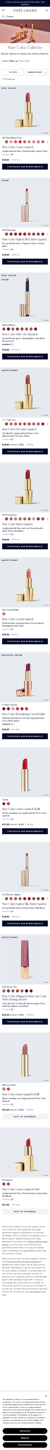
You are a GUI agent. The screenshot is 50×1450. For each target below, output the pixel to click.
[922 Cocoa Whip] (8, 991)
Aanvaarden (25, 1431)
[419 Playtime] (20, 234)
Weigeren (25, 1438)
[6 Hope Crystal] (4, 709)
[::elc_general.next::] (47, 142)
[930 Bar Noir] (26, 991)
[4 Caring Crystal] (17, 709)
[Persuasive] (4, 1184)
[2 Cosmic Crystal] (13, 709)
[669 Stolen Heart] (24, 519)
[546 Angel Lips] (20, 424)
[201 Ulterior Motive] (15, 898)
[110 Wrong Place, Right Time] (38, 898)
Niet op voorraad (25, 1117)
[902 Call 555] (43, 234)
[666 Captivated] (8, 1089)
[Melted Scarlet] (8, 329)
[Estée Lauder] (25, 10)
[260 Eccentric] (33, 142)
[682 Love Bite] (11, 519)
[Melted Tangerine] (22, 329)
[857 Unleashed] (15, 142)
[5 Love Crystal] (8, 709)
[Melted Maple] (17, 329)
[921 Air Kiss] (22, 991)
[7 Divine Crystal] (22, 709)
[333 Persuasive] (29, 424)
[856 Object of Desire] (33, 519)
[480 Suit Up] (15, 519)
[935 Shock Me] (31, 991)
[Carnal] (4, 803)
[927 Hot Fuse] (17, 991)
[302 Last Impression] (24, 898)
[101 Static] (20, 898)
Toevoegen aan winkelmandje (25, 167)
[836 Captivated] (29, 519)
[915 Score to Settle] (24, 234)
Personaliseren (25, 1445)
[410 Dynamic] (43, 142)
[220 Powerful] (38, 142)
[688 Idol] (43, 519)
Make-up (14, 61)
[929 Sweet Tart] (4, 991)
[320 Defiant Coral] (24, 142)
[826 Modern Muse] (29, 142)
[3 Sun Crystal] (26, 709)
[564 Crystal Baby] (4, 614)
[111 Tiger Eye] (6, 424)
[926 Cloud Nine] (13, 991)
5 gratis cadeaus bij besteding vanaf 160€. (25, 3)
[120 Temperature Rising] (43, 898)
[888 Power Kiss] (38, 519)
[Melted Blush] (26, 329)
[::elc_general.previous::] (3, 142)
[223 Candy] (24, 424)
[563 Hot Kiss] (43, 424)
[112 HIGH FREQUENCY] (11, 898)
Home (5, 61)
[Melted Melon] (13, 329)
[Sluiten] (46, 1396)
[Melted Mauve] (4, 329)
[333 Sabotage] (6, 234)
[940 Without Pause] (38, 234)
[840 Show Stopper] (11, 142)
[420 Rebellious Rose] (6, 142)
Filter (13, 72)
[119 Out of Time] (33, 234)
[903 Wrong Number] (29, 234)
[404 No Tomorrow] (11, 234)
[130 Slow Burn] (38, 424)
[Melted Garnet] (35, 329)
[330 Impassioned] (20, 142)
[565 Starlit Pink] (15, 424)
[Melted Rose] (31, 329)
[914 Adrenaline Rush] (15, 234)
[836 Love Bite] (4, 1089)
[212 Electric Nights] (6, 898)
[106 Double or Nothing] (33, 898)
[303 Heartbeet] (29, 898)
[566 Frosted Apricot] (11, 424)
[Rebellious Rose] (8, 803)
